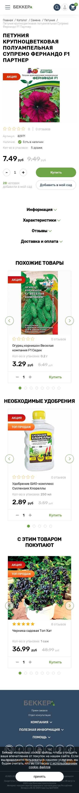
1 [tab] (20, 388)
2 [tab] (25, 388)
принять (40, 776)
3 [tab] (31, 388)
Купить (56, 172)
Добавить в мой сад (56, 185)
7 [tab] (53, 388)
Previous (9, 320)
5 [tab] (42, 388)
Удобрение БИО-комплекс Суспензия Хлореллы (33, 486)
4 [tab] (36, 388)
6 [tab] (47, 388)
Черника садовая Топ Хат (32, 631)
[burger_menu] (7, 7)
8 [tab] (59, 388)
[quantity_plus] (30, 377)
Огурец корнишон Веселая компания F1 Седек (32, 348)
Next (69, 320)
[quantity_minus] (17, 377)
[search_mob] (56, 7)
